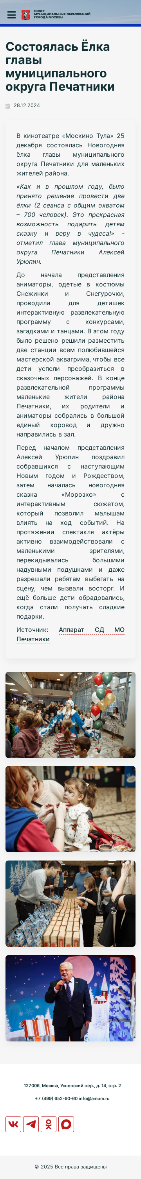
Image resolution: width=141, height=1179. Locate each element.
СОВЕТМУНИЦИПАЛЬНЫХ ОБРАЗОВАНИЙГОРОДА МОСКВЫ (62, 14)
